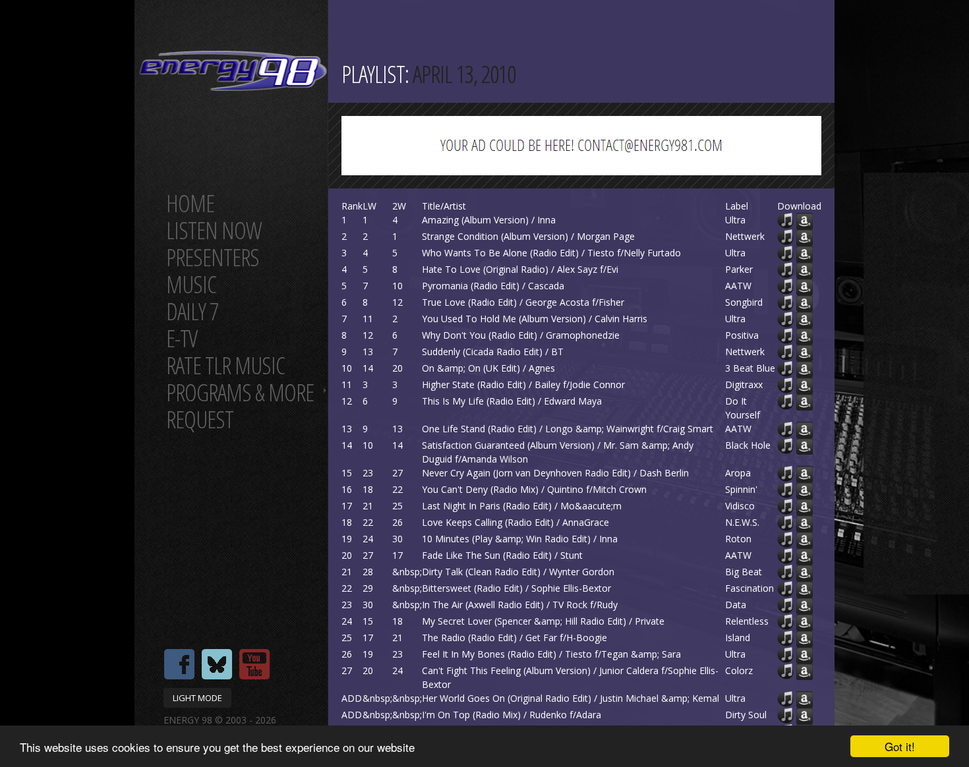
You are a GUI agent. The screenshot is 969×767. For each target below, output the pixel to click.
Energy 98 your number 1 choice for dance (233, 71)
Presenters (212, 257)
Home (190, 203)
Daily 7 (192, 311)
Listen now (214, 230)
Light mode (197, 698)
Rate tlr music (225, 365)
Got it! (900, 746)
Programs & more (240, 392)
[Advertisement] (916, 383)
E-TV (181, 338)
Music (191, 284)
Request (199, 419)
